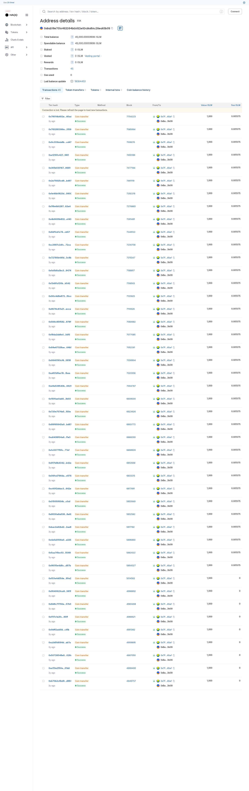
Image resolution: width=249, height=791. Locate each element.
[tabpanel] (141, 391)
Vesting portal (92, 55)
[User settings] (244, 2)
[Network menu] (26, 15)
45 (71, 68)
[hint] (41, 36)
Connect (235, 11)
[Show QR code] (120, 28)
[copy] (112, 28)
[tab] (51, 90)
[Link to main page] (13, 15)
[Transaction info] (43, 116)
